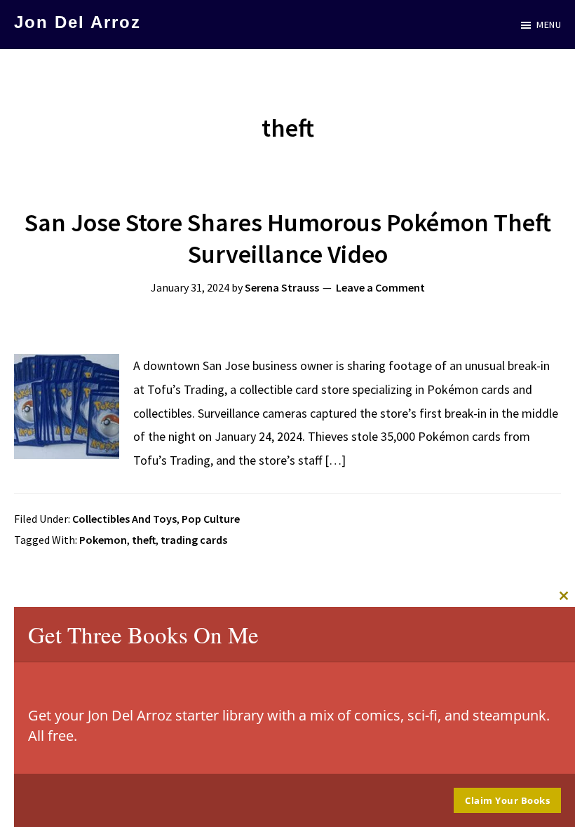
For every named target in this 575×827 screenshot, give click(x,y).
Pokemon (103, 540)
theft (144, 540)
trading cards (194, 540)
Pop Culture (211, 519)
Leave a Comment (380, 287)
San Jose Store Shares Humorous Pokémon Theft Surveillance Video (288, 238)
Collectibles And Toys (124, 519)
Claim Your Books (507, 800)
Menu (548, 24)
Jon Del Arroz (77, 22)
